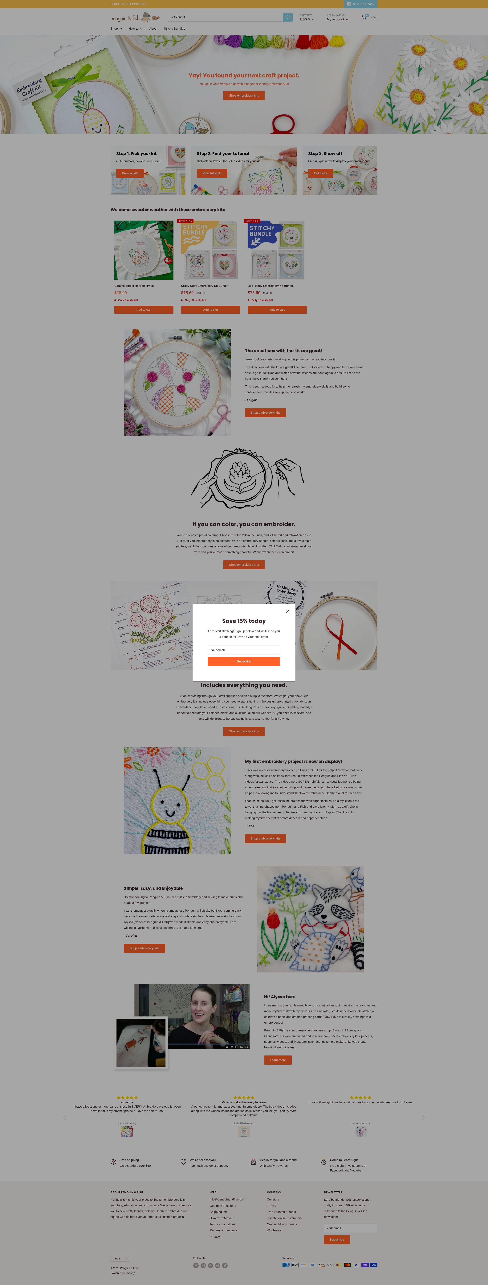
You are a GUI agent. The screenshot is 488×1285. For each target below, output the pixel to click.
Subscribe (244, 661)
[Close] (288, 611)
